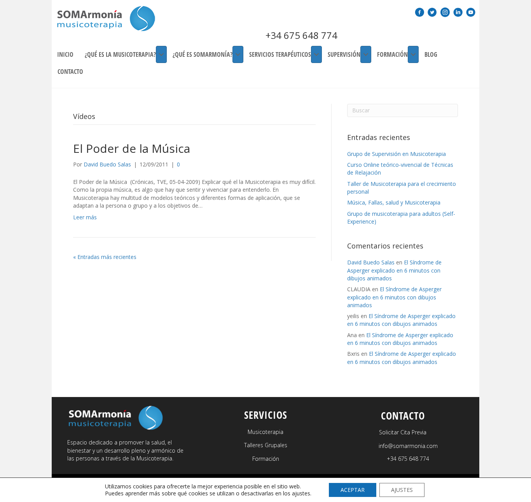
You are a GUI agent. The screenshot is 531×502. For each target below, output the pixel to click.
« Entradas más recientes (104, 257)
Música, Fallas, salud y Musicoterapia (393, 202)
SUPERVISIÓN (344, 54)
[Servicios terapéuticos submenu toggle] (316, 54)
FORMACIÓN (392, 54)
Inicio (65, 54)
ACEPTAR (353, 489)
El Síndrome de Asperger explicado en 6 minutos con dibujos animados (394, 270)
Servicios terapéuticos (280, 54)
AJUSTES (402, 489)
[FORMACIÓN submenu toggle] (413, 54)
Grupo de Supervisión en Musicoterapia (396, 153)
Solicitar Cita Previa (402, 432)
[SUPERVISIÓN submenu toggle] (365, 54)
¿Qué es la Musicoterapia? (120, 54)
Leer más (85, 217)
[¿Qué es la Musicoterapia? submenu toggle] (161, 54)
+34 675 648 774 (301, 35)
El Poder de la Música (131, 148)
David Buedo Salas (371, 262)
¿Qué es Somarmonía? (202, 54)
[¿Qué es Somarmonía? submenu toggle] (237, 54)
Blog (430, 54)
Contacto (70, 71)
